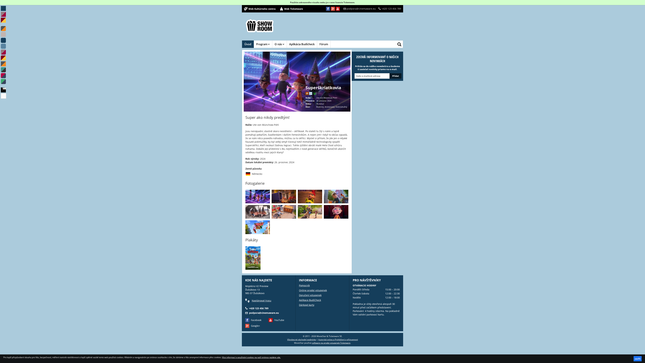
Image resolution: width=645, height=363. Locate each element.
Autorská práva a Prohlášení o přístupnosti (338, 339)
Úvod (247, 44)
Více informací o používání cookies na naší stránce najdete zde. (251, 357)
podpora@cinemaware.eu (361, 8)
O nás (279, 44)
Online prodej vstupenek (313, 290)
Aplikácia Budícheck (302, 44)
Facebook (256, 320)
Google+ (255, 325)
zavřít (637, 358)
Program (262, 44)
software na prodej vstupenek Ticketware (331, 342)
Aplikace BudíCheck (310, 300)
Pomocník (304, 285)
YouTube (279, 320)
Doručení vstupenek (310, 295)
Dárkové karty (306, 305)
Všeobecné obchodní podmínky (301, 339)
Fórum (323, 44)
